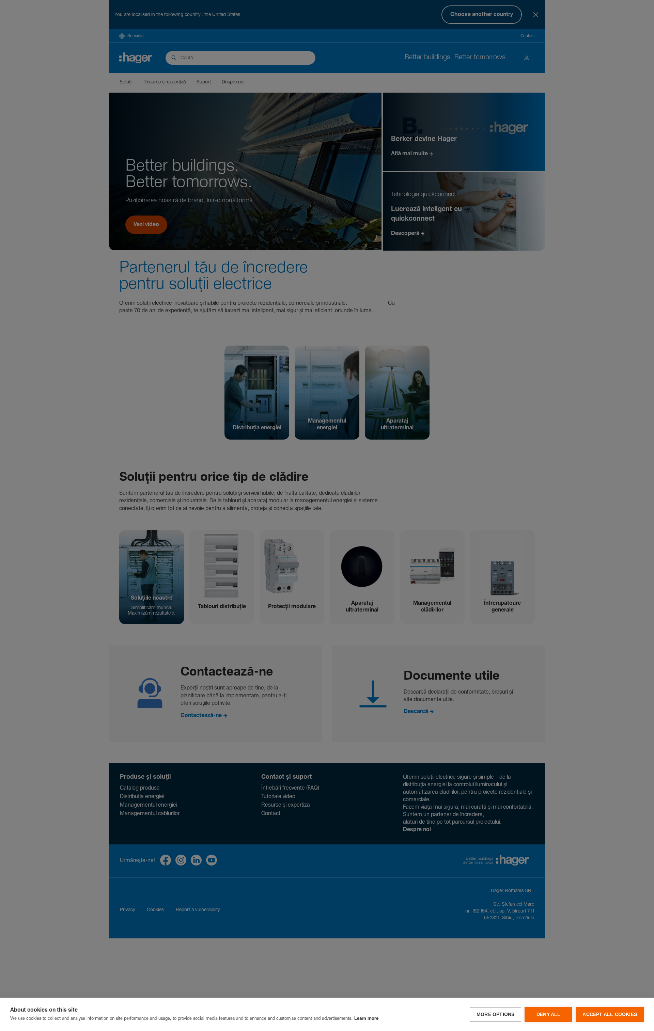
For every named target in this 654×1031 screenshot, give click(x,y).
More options (495, 1014)
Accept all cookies (609, 1014)
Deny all (548, 1014)
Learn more (366, 1018)
